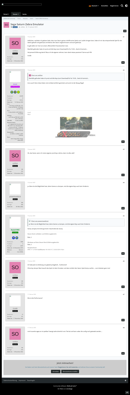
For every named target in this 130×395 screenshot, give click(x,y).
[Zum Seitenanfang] (127, 392)
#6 (124, 261)
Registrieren (114, 6)
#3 (124, 149)
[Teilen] (124, 31)
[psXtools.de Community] (22, 6)
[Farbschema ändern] (126, 5)
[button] (94, 6)
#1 (124, 37)
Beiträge (9, 59)
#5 (124, 216)
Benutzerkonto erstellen (70, 371)
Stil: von (65, 389)
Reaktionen (10, 57)
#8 (124, 328)
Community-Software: (65, 386)
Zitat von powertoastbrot (39, 221)
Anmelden (104, 6)
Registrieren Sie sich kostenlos (68, 367)
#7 (124, 294)
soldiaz (23, 27)
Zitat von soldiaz (36, 75)
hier (29, 237)
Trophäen (9, 98)
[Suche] (122, 6)
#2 (124, 70)
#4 (124, 182)
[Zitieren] (123, 62)
